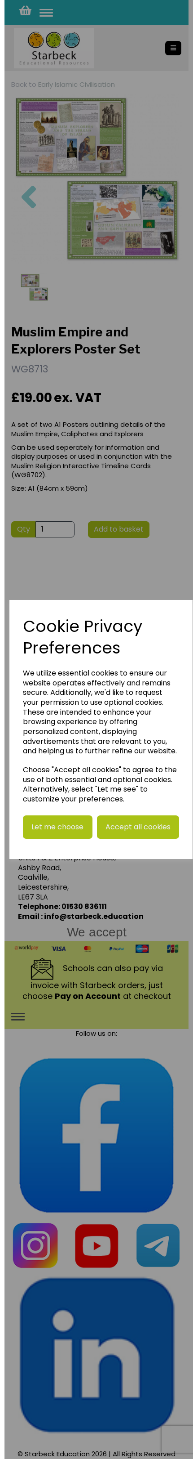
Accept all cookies (138, 827)
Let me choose (57, 827)
